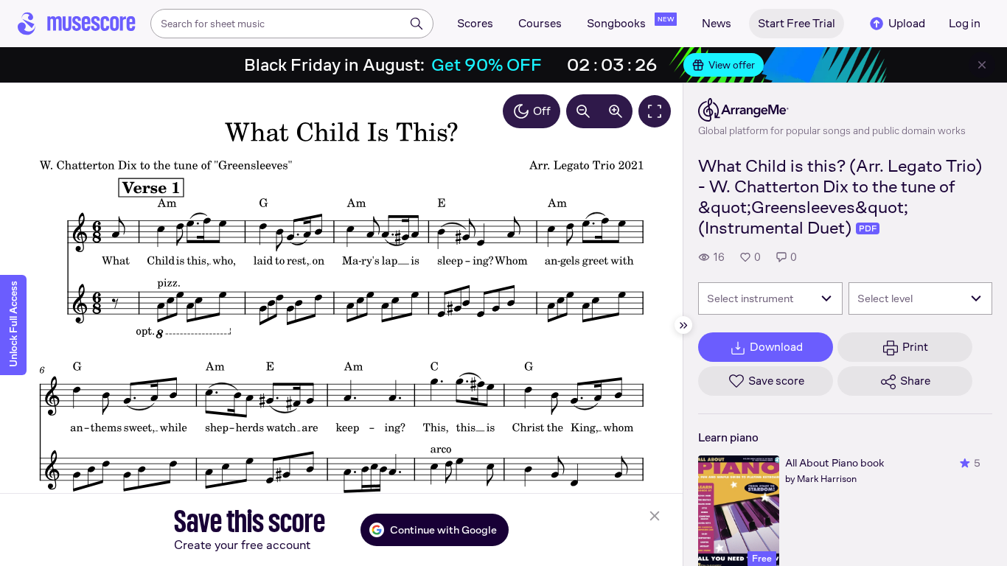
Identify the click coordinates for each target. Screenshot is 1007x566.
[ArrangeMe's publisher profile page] (832, 110)
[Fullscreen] (654, 111)
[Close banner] (982, 65)
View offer (731, 65)
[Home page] (77, 23)
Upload (906, 23)
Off (542, 111)
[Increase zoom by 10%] (615, 111)
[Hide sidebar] (683, 325)
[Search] (416, 24)
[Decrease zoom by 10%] (583, 111)
